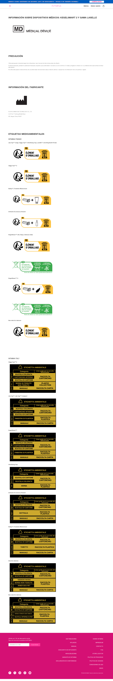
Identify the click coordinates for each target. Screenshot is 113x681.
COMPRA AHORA (97, 1)
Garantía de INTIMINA (69, 657)
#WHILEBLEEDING (70, 653)
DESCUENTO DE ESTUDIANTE (67, 650)
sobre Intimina (98, 639)
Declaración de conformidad (66, 661)
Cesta (104, 6)
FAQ (102, 650)
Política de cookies (96, 661)
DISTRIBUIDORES (71, 639)
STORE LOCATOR (98, 653)
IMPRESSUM (99, 642)
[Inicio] (56, 6)
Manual (73, 646)
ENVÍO (101, 668)
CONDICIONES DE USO (96, 664)
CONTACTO (99, 646)
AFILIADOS (73, 642)
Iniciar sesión (95, 6)
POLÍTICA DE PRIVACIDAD (95, 657)
